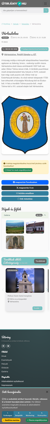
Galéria (4, 371)
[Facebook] (3, 346)
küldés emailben (26, 193)
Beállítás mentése (12, 420)
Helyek (16, 24)
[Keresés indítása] (46, 10)
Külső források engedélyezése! (18, 170)
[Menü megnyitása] (45, 3)
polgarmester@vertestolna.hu (35, 49)
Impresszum (6, 385)
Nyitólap (6, 24)
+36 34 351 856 (10, 49)
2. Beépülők (19, 414)
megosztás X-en (25, 188)
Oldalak (5, 368)
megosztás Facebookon (26, 182)
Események (6, 360)
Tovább (37, 308)
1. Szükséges (7, 414)
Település (25, 24)
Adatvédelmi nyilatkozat (12, 381)
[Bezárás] (47, 392)
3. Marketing (30, 414)
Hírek (3, 356)
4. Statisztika (42, 414)
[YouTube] (8, 346)
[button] (15, 227)
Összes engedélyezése (38, 420)
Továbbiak (40, 261)
